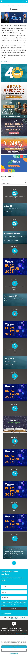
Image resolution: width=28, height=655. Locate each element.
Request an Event (5, 61)
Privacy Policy (22, 601)
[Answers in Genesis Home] (4, 1)
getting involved (14, 618)
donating (23, 617)
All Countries (5, 180)
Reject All (14, 650)
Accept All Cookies (14, 646)
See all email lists (6, 614)
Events (2, 5)
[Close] (24, 637)
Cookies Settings (14, 653)
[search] (25, 183)
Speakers (17, 5)
